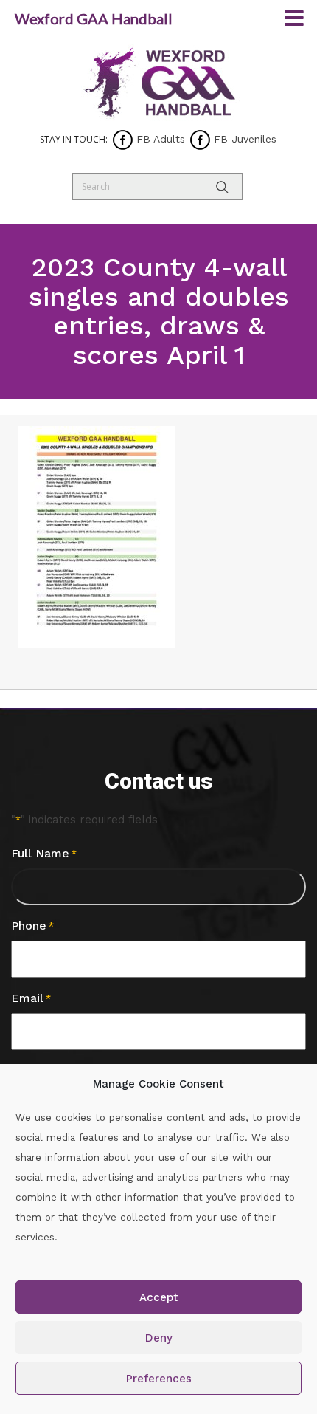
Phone (32, 926)
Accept (158, 1297)
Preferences (159, 1378)
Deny (159, 1338)
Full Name (44, 853)
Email (31, 998)
